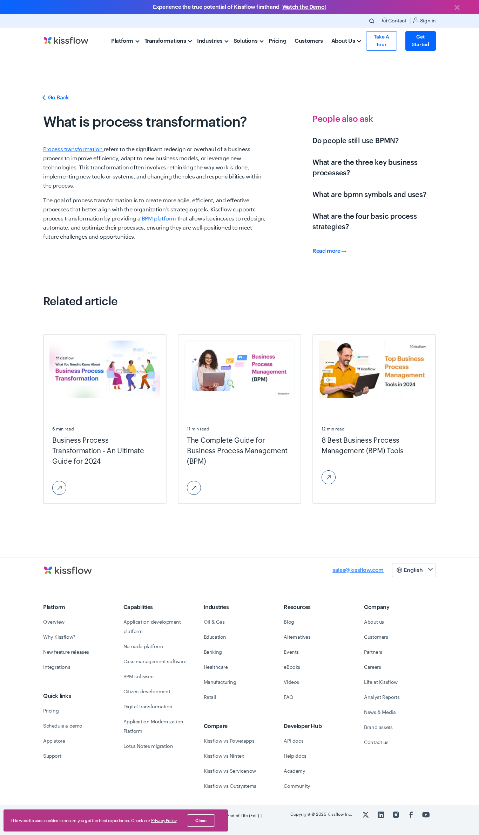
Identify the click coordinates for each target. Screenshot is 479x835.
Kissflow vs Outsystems (230, 786)
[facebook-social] (411, 814)
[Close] (457, 8)
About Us (343, 41)
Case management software (154, 661)
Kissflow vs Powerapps (229, 741)
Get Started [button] (420, 41)
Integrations (56, 667)
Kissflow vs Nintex (224, 756)
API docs (293, 741)
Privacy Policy (163, 821)
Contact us (376, 742)
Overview (54, 622)
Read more (327, 251)
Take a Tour (381, 41)
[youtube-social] (426, 814)
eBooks (292, 667)
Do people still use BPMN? (355, 141)
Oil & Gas (214, 622)
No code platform (143, 646)
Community (297, 786)
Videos (291, 682)
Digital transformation (148, 706)
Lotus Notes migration (148, 746)
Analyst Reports (381, 697)
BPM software (138, 676)
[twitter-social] (366, 814)
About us (374, 622)
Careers (372, 667)
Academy (294, 771)
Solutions (246, 41)
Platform (122, 41)
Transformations (166, 41)
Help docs (295, 756)
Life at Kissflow (381, 682)
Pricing (277, 41)
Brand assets (378, 727)
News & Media (380, 712)
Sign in (427, 21)
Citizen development (146, 691)
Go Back (58, 97)
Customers (309, 41)
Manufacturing (220, 682)
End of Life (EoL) (243, 816)
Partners (373, 652)
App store (54, 741)
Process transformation (73, 149)
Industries (210, 41)
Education (215, 637)
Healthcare (216, 667)
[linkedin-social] (381, 814)
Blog (289, 622)
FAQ (288, 697)
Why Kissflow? (59, 637)
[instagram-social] (396, 814)
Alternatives (297, 637)
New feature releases (66, 652)
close (201, 821)
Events (291, 652)
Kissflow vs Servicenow (230, 771)
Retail (210, 697)
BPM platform (159, 219)
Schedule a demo (62, 726)
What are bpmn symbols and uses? (369, 194)
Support (52, 756)
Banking (213, 652)
